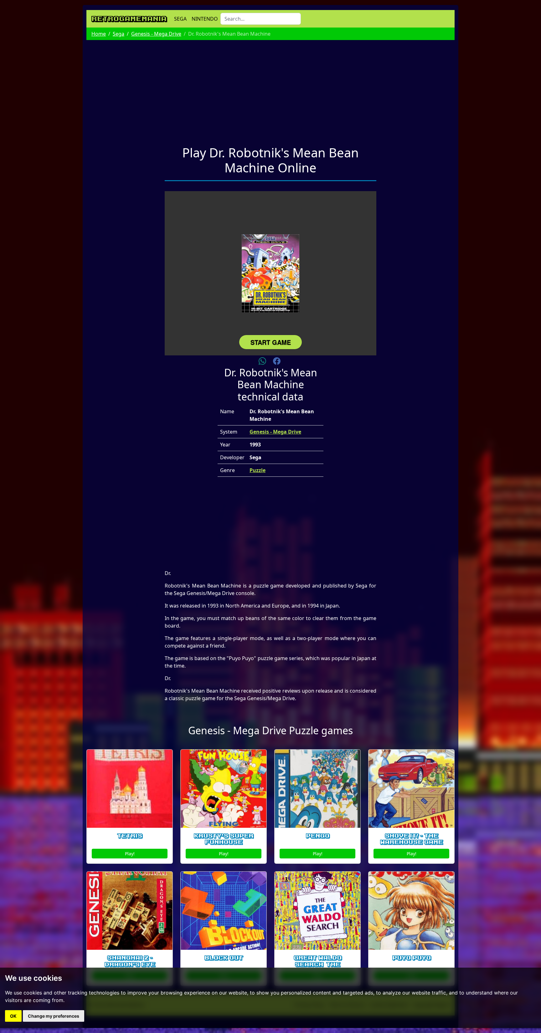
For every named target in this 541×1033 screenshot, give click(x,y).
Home (98, 33)
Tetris (129, 836)
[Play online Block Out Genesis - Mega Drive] (223, 911)
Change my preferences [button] (53, 1016)
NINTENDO (205, 18)
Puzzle (257, 470)
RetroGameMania (129, 18)
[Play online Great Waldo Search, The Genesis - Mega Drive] (317, 911)
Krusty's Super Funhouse (223, 839)
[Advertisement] (270, 89)
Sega (118, 33)
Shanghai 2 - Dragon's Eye (130, 961)
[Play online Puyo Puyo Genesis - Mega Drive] (411, 911)
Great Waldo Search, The (318, 961)
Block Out (223, 958)
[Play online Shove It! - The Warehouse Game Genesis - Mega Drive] (411, 789)
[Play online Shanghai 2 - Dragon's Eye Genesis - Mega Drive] (130, 911)
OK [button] (13, 1016)
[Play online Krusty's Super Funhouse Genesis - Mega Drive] (223, 789)
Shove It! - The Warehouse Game (411, 839)
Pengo (317, 836)
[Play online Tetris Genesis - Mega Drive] (130, 789)
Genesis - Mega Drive (156, 33)
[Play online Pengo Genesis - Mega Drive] (317, 789)
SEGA (180, 18)
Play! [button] (130, 854)
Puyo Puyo (411, 958)
